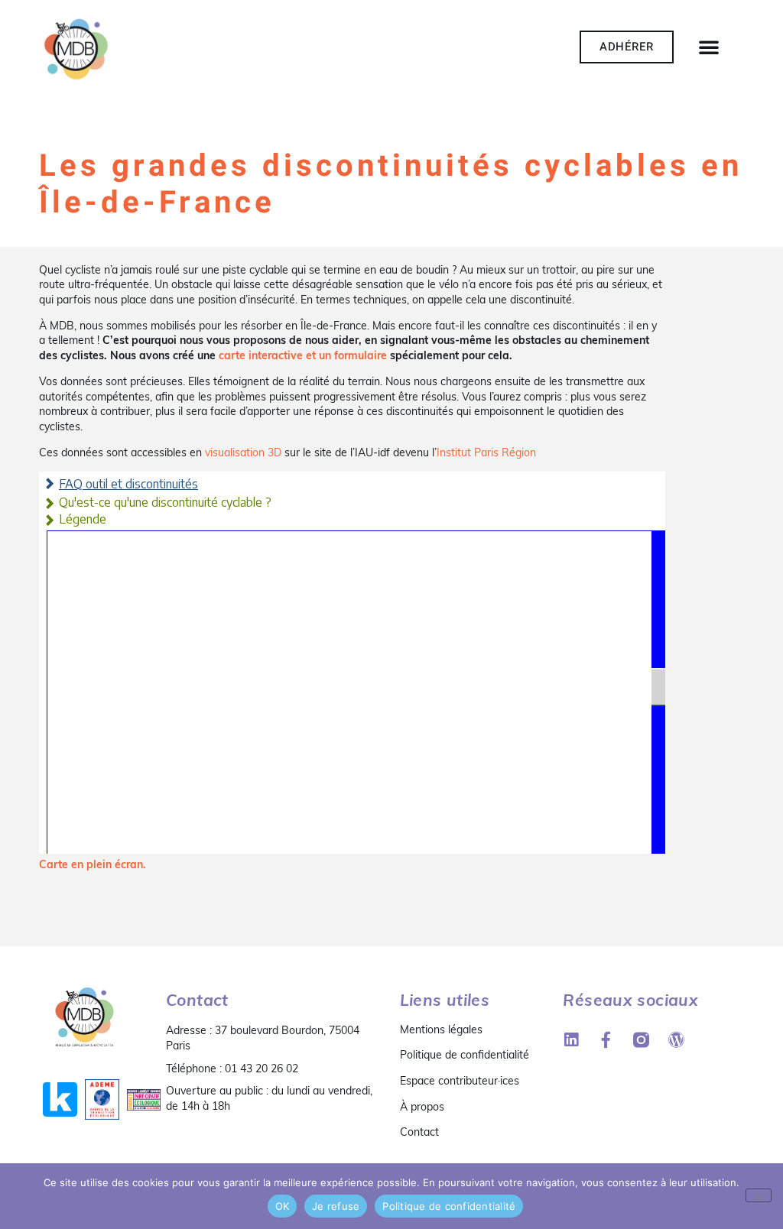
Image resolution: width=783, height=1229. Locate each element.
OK (282, 1206)
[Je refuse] (759, 1195)
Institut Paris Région (486, 452)
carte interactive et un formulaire (303, 355)
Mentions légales (441, 1029)
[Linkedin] (571, 1040)
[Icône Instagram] (641, 1040)
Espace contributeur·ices (459, 1081)
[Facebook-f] (606, 1040)
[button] (709, 47)
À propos (422, 1107)
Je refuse (335, 1206)
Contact (419, 1132)
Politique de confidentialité (464, 1055)
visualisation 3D (243, 452)
